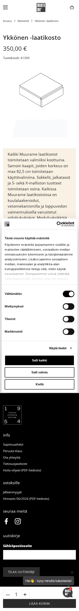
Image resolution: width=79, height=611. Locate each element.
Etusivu (7, 21)
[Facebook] (6, 521)
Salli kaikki (39, 360)
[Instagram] (17, 521)
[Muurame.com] (12, 423)
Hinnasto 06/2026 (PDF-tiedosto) (26, 499)
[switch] (68, 306)
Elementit (23, 21)
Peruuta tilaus (12, 451)
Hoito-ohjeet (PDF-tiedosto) (22, 470)
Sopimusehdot (13, 444)
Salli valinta (39, 372)
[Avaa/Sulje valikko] (5, 7)
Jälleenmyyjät (12, 492)
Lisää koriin (39, 603)
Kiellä (40, 384)
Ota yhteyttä (11, 457)
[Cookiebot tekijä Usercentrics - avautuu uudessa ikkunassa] (56, 224)
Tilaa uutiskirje (21, 572)
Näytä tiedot (57, 348)
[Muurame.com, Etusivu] (41, 7)
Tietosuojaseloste (15, 464)
